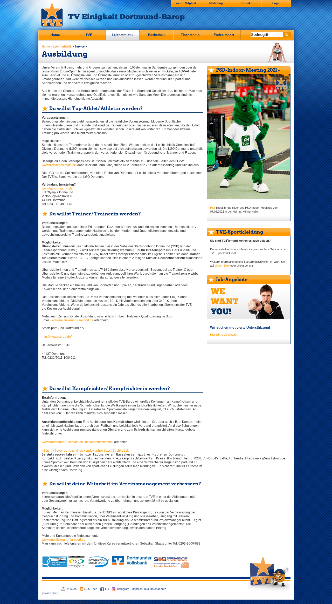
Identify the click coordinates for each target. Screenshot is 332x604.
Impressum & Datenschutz (149, 589)
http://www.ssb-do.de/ (57, 336)
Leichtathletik (122, 35)
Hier (213, 207)
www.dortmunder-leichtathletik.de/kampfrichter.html (78, 442)
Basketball (156, 35)
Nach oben (51, 593)
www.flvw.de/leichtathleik (59, 165)
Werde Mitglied (186, 3)
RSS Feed (90, 589)
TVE (89, 35)
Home (55, 35)
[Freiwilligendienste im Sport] (76, 566)
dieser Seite (222, 265)
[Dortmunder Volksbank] (132, 566)
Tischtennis (190, 35)
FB (107, 589)
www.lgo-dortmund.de (57, 188)
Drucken (71, 589)
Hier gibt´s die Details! (224, 334)
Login (276, 3)
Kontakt (246, 3)
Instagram (122, 589)
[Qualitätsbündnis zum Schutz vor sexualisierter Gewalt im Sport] (55, 566)
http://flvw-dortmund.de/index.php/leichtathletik (85, 450)
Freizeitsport (224, 35)
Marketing (216, 3)
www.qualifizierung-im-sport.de (71, 320)
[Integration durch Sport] (98, 566)
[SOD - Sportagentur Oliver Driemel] (171, 566)
